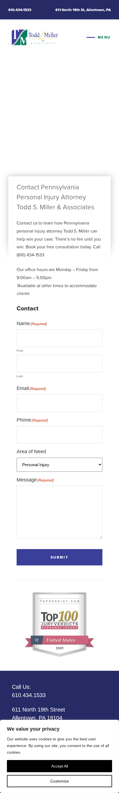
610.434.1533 (19, 9)
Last (20, 376)
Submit (59, 557)
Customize (59, 781)
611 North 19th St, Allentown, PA (83, 9)
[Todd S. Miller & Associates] (33, 37)
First (20, 350)
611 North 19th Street (38, 714)
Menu (104, 37)
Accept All (59, 766)
